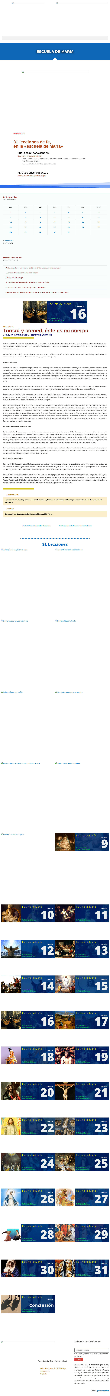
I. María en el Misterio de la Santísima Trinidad (21, 273)
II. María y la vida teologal (14, 278)
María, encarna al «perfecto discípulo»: (36, 292)
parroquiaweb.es (103, 1391)
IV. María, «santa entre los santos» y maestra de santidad (25, 287)
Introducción (9, 240)
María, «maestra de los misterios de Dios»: (33, 268)
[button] (55, 38)
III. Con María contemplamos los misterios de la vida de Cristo (27, 283)
